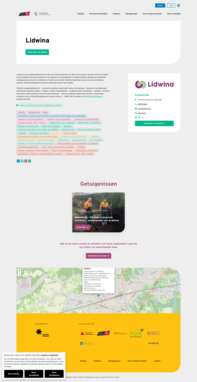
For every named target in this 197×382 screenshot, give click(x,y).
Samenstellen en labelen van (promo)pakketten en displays (40, 154)
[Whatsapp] (29, 161)
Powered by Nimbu (113, 377)
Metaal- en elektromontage (62, 150)
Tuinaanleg (22, 133)
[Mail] (25, 161)
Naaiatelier (56, 133)
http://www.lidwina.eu (93, 96)
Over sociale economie (152, 14)
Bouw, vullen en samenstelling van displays (58, 147)
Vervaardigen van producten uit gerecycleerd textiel (38, 136)
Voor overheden (174, 14)
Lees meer (81, 227)
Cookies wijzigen (78, 377)
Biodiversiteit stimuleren (50, 126)
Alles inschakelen (54, 373)
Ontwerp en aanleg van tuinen (88, 129)
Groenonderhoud (68, 129)
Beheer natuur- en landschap (89, 123)
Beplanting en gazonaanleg (28, 126)
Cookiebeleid (67, 377)
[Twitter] (22, 161)
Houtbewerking (34, 112)
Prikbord (116, 14)
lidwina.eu (142, 113)
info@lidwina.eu (144, 109)
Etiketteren (94, 136)
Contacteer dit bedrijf (153, 123)
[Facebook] (18, 161)
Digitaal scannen (70, 133)
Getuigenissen (131, 14)
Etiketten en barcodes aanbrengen (74, 136)
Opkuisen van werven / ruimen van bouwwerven (36, 143)
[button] (98, 295)
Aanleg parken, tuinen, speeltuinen (62, 123)
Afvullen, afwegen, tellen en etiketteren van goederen (77, 143)
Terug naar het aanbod (37, 52)
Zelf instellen (13, 374)
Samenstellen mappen (46, 140)
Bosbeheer (68, 126)
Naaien (45, 112)
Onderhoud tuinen (96, 140)
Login (171, 5)
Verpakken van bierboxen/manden (30, 119)
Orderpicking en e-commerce (86, 150)
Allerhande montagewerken (28, 147)
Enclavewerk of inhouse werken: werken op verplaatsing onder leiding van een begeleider (52, 116)
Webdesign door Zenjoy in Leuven (95, 377)
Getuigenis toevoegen (97, 256)
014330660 (142, 104)
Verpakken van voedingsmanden (86, 119)
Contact (160, 5)
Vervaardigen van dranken (39, 133)
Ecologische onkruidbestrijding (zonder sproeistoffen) (38, 129)
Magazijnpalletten (79, 140)
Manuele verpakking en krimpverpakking (33, 150)
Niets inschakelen (34, 373)
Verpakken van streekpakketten (59, 119)
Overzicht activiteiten (98, 14)
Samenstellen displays (26, 140)
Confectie (21, 112)
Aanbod (80, 14)
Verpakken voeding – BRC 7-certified (32, 123)
